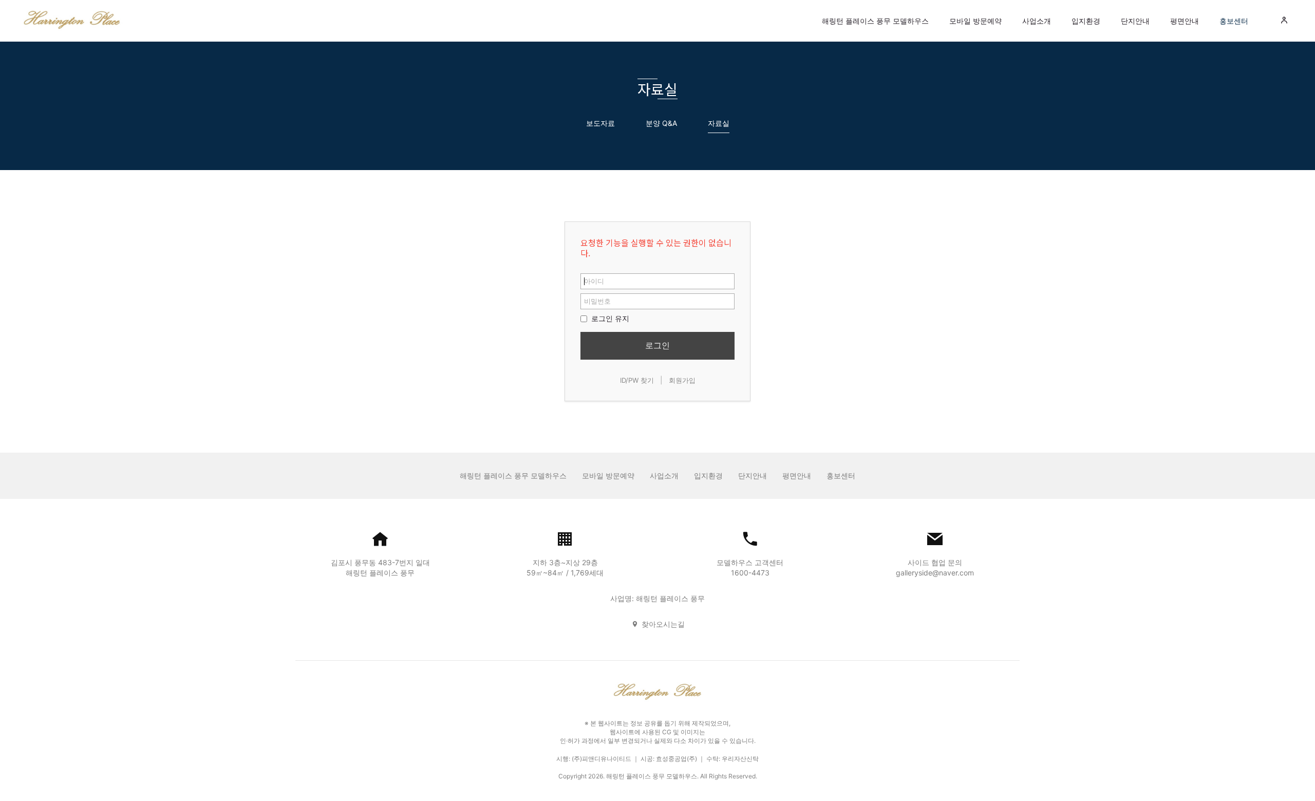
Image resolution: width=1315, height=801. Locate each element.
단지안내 (1135, 20)
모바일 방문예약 (975, 20)
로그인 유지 (609, 318)
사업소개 (1036, 20)
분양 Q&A (661, 123)
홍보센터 (1233, 20)
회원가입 (682, 380)
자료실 (718, 123)
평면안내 (1184, 20)
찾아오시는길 (663, 624)
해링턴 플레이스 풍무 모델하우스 (875, 20)
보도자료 (600, 123)
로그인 (657, 345)
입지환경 (1086, 20)
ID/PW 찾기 (637, 380)
